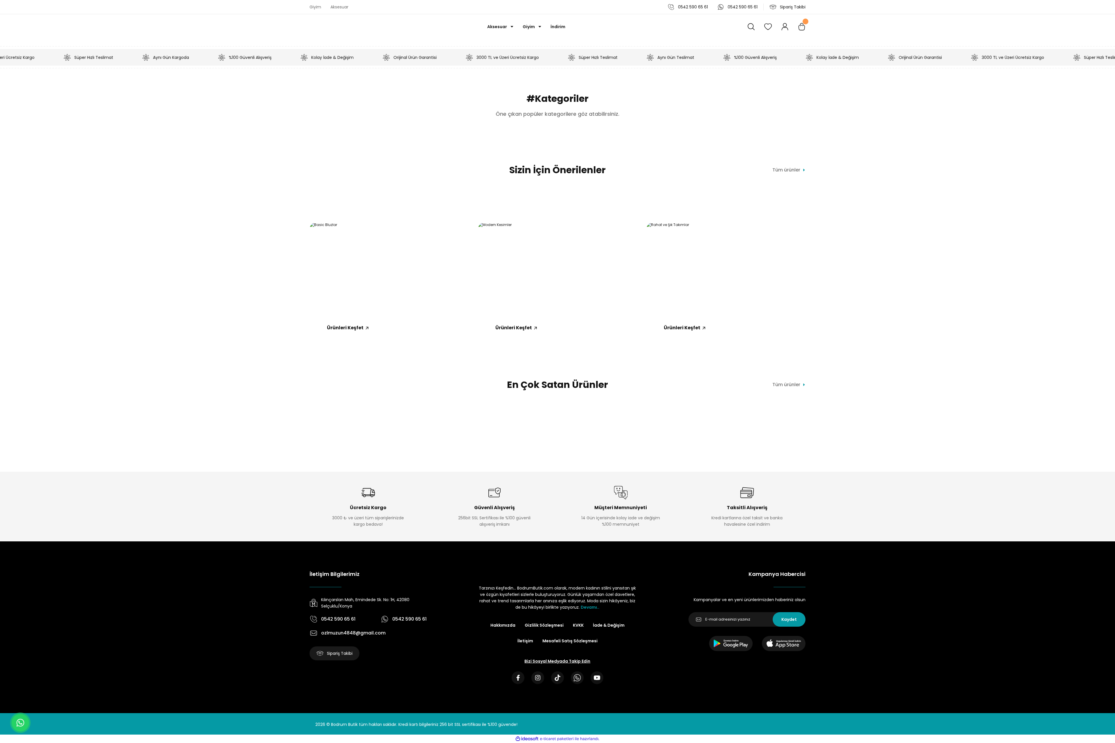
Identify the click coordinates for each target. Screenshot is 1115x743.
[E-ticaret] (557, 739)
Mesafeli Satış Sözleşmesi (570, 641)
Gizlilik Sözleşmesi (544, 625)
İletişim (525, 641)
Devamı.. (590, 607)
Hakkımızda (502, 625)
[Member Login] (785, 26)
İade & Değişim (609, 625)
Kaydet (789, 619)
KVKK (578, 625)
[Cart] (801, 26)
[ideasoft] (527, 739)
